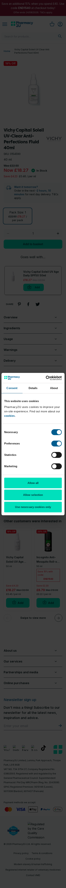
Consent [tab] (11, 388)
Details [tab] (33, 388)
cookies (9, 415)
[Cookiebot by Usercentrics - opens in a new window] (46, 378)
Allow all (33, 482)
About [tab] (54, 388)
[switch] (56, 443)
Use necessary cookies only (33, 507)
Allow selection (33, 494)
